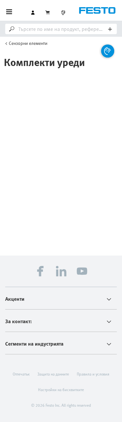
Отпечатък (21, 374)
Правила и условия (93, 374)
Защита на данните (53, 374)
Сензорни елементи (28, 43)
